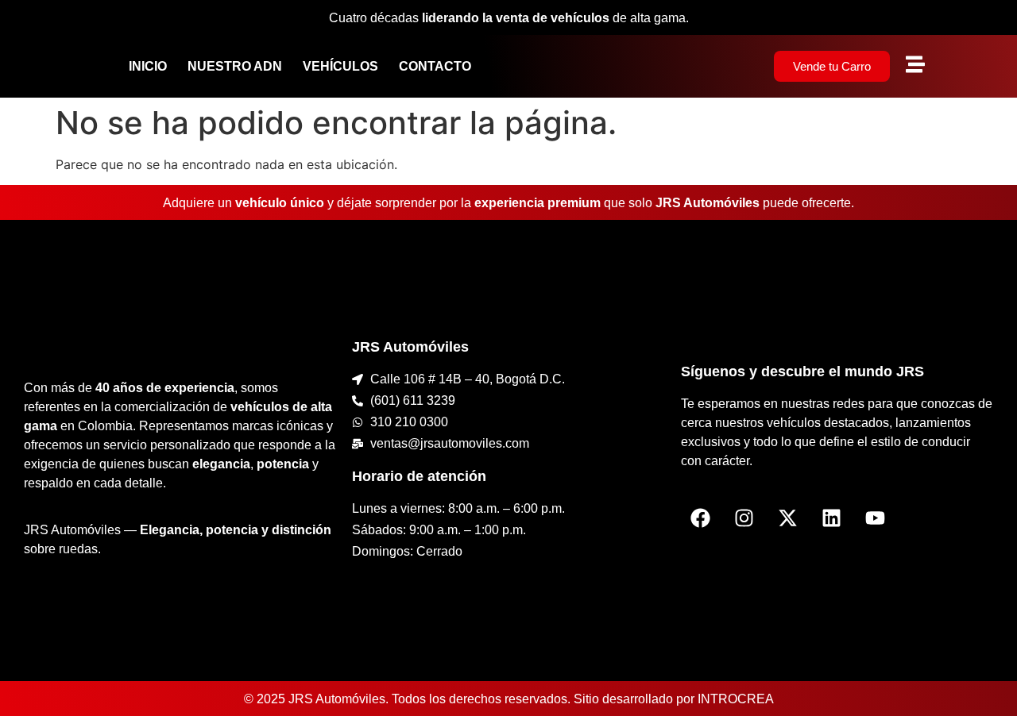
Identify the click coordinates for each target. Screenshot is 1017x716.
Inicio (148, 66)
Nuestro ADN (235, 66)
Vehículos (340, 66)
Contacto (435, 66)
